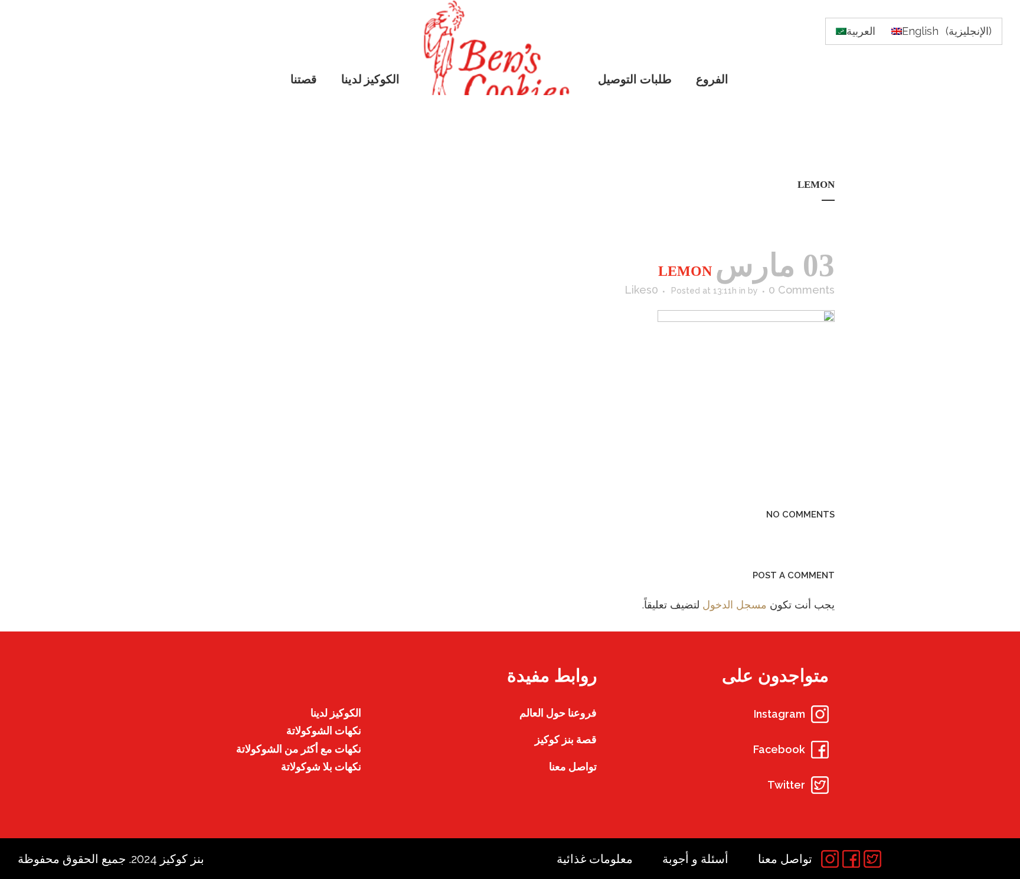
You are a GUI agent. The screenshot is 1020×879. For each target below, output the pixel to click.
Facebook (779, 749)
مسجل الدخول (734, 604)
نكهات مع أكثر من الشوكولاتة (298, 749)
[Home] (500, 47)
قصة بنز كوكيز (566, 739)
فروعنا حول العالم (558, 713)
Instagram (779, 714)
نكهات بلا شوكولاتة (321, 766)
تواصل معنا (573, 766)
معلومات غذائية (595, 859)
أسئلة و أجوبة (695, 859)
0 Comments (802, 290)
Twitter (786, 785)
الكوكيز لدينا (335, 713)
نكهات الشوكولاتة (323, 730)
